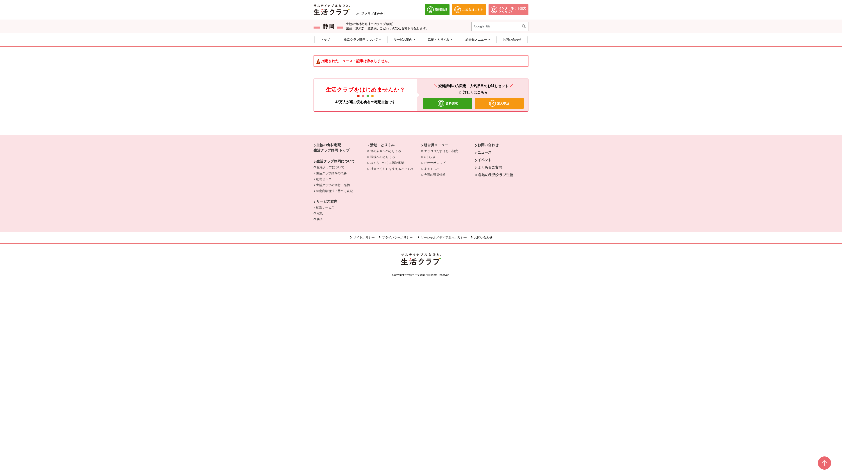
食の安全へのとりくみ (386, 151)
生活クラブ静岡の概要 (331, 173)
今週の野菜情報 (436, 174)
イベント (485, 160)
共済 (321, 219)
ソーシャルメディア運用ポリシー (444, 237)
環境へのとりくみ (383, 157)
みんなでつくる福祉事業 (388, 163)
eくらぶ (430, 157)
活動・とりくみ (382, 145)
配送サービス (325, 207)
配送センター (325, 179)
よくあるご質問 (490, 167)
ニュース (485, 152)
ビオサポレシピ (436, 163)
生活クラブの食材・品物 (333, 185)
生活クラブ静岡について (335, 161)
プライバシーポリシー (398, 237)
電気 (321, 213)
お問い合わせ (488, 145)
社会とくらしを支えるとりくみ (393, 169)
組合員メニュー (436, 145)
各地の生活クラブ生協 (495, 175)
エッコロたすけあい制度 (441, 151)
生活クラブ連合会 (370, 13)
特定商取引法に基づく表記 (334, 191)
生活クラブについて (330, 167)
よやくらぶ (433, 169)
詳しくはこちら (475, 92)
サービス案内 (326, 201)
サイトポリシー (364, 237)
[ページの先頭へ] (824, 463)
